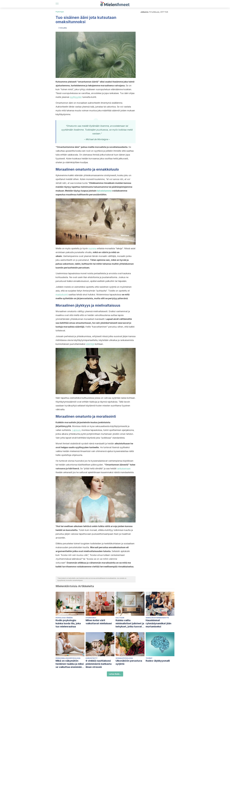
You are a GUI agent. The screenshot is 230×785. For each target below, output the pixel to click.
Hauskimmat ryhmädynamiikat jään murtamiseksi (158, 623)
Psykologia (60, 12)
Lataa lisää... (115, 674)
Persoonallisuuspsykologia (68, 658)
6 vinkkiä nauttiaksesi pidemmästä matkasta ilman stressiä (99, 663)
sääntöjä (90, 344)
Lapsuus (76, 430)
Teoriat (149, 658)
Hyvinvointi (91, 618)
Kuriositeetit (92, 658)
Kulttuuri (120, 618)
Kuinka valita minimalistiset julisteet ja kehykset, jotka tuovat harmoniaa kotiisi (130, 623)
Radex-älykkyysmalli (158, 660)
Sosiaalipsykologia (124, 658)
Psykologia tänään (64, 618)
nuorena (92, 248)
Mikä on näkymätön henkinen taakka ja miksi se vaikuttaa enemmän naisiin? (70, 664)
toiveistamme (104, 190)
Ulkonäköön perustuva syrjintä (129, 662)
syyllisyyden (76, 97)
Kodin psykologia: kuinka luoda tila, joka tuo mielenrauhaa (68, 623)
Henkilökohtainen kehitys (157, 618)
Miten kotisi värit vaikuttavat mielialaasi (99, 622)
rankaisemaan (124, 468)
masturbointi (62, 294)
